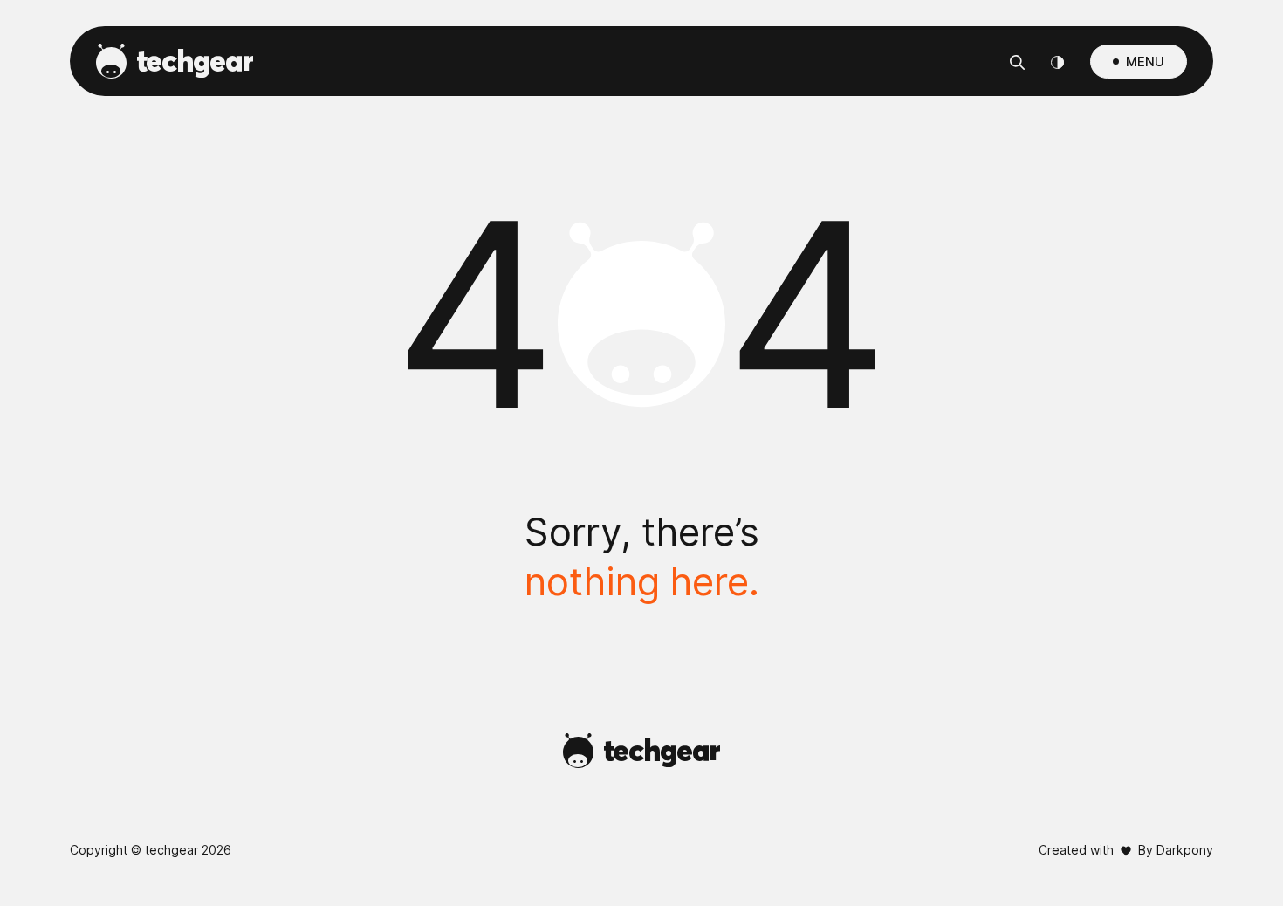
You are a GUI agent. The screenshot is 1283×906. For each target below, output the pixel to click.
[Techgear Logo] (174, 61)
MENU (1145, 61)
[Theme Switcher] (1057, 61)
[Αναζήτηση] (1017, 61)
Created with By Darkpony (1126, 849)
